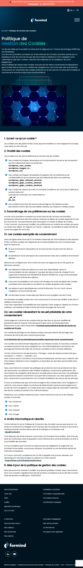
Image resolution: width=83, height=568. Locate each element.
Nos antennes (10, 532)
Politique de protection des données (30, 565)
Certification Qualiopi (52, 502)
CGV (62, 565)
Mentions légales (10, 565)
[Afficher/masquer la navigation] (77, 19)
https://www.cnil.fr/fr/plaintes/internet (23, 460)
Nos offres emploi (50, 523)
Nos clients (8, 536)
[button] (73, 10)
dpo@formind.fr (12, 432)
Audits (6, 502)
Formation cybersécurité (53, 494)
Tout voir (8, 494)
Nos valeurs (9, 527)
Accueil (4, 31)
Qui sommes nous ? (12, 523)
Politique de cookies (52, 565)
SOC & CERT (9, 510)
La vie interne (48, 527)
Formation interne (51, 498)
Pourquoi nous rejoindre (53, 532)
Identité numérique (12, 506)
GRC (6, 498)
